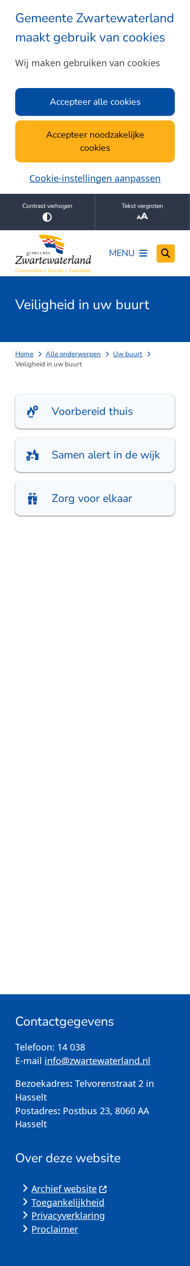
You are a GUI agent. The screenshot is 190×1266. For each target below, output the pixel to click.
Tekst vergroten (142, 206)
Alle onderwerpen (73, 354)
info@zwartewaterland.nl (97, 1060)
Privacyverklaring (68, 1215)
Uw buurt (127, 354)
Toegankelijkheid (67, 1202)
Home (24, 354)
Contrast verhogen (47, 206)
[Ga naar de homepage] (53, 253)
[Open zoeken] (166, 253)
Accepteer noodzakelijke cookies (95, 141)
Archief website (64, 1189)
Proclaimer (54, 1229)
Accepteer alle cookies (95, 102)
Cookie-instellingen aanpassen (95, 178)
